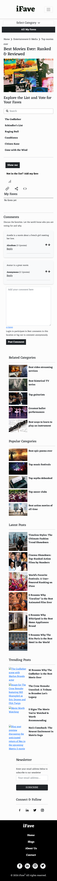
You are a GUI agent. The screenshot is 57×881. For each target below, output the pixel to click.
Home (7, 39)
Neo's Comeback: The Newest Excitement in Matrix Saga (41, 731)
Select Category (26, 22)
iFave (25, 9)
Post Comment (16, 342)
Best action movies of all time (40, 507)
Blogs (31, 841)
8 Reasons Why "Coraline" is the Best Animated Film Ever (41, 599)
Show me (12, 165)
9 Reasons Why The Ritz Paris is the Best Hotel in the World (40, 639)
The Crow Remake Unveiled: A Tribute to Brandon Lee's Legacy (40, 691)
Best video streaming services (41, 369)
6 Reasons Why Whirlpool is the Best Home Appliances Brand (41, 620)
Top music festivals (40, 465)
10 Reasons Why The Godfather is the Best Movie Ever (40, 674)
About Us (31, 848)
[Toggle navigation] (48, 9)
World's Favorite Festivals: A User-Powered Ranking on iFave (40, 580)
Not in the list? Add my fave (22, 174)
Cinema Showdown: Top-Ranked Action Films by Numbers (40, 559)
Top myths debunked (40, 478)
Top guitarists (37, 395)
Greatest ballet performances (37, 410)
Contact (31, 855)
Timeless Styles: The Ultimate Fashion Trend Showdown (40, 539)
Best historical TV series (39, 383)
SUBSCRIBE (32, 787)
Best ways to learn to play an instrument (40, 424)
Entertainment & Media (25, 39)
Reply (10, 249)
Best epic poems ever (40, 451)
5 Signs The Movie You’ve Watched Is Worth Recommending (39, 715)
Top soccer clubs (38, 492)
